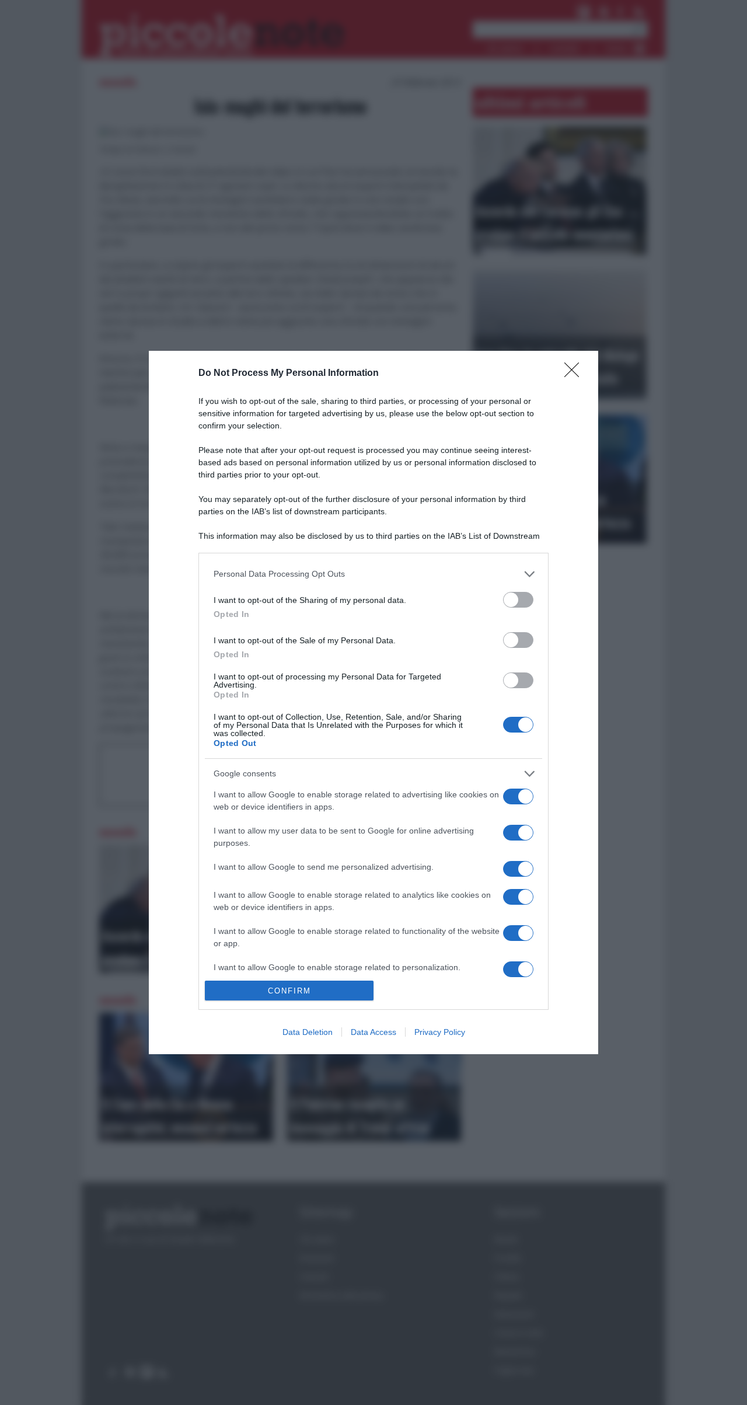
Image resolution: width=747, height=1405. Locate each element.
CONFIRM (289, 990)
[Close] (575, 373)
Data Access (373, 1032)
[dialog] (373, 702)
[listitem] (373, 574)
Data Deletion (307, 1032)
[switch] (518, 600)
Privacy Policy (439, 1032)
